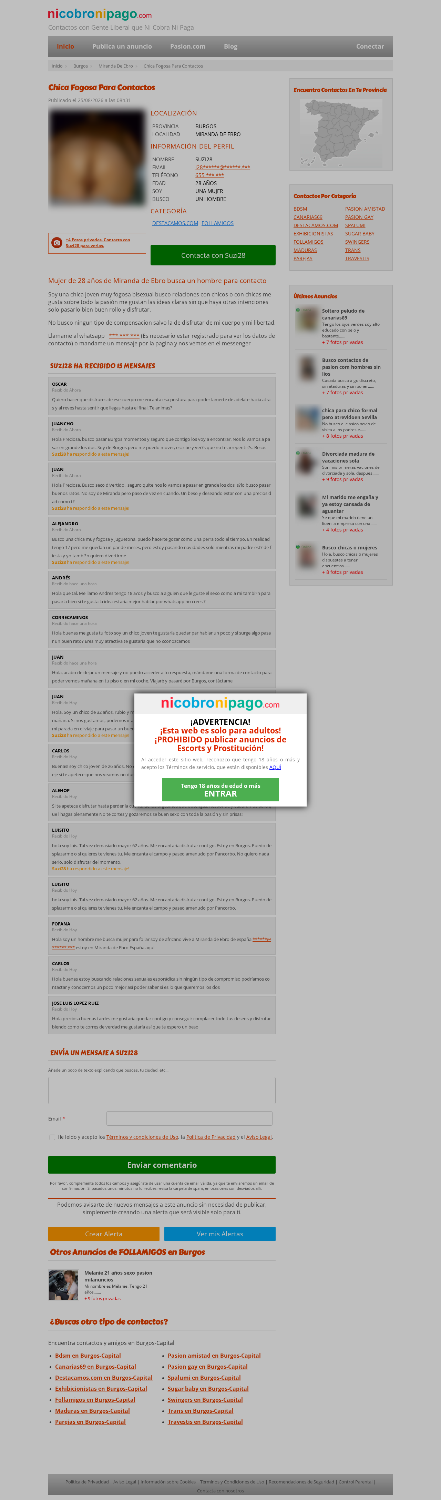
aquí (275, 767)
